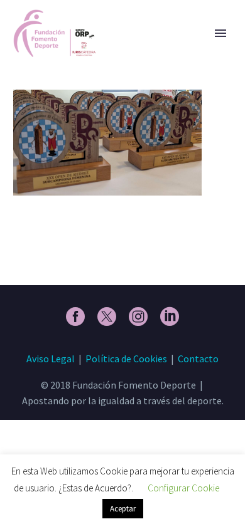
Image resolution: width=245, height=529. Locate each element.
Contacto (198, 358)
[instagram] (138, 316)
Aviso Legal (50, 358)
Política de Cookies (126, 358)
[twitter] (106, 316)
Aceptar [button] (123, 508)
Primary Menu (220, 33)
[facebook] (75, 316)
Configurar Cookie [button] (183, 488)
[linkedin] (169, 316)
